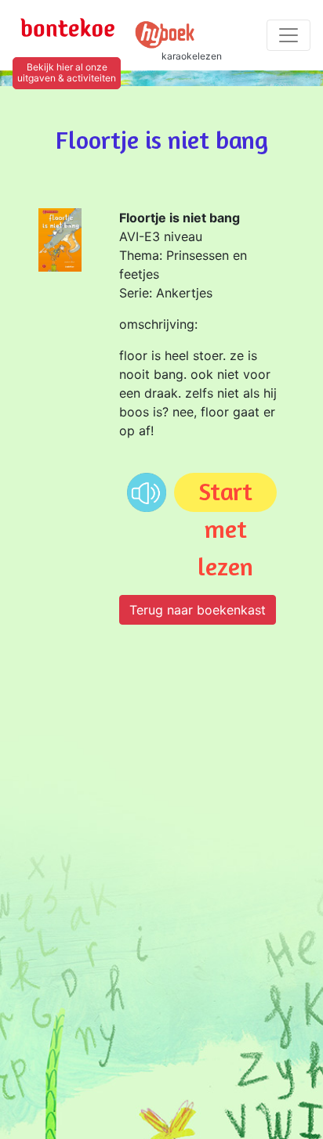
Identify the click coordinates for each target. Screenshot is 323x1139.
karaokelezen (192, 56)
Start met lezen (225, 494)
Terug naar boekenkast (197, 610)
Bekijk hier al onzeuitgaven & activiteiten (66, 72)
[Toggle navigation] (288, 35)
